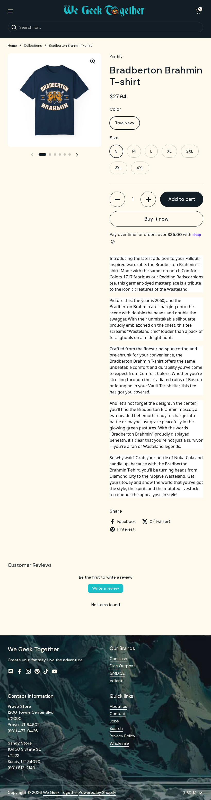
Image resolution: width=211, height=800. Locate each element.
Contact (118, 713)
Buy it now (156, 219)
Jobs (114, 721)
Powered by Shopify (97, 792)
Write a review (105, 588)
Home (12, 45)
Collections (33, 45)
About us (118, 706)
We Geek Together (60, 792)
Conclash (118, 658)
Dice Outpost (122, 666)
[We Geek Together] (104, 11)
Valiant (116, 680)
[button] (198, 11)
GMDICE (117, 673)
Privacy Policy (122, 736)
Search (116, 728)
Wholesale (119, 743)
